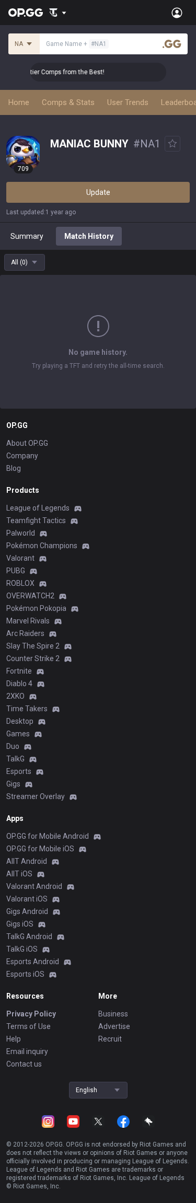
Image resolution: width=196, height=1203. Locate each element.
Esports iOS (25, 974)
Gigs (13, 784)
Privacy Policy (31, 1014)
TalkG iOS (22, 949)
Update (98, 192)
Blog (13, 468)
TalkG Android (29, 936)
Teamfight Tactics (36, 520)
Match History (88, 236)
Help (13, 1039)
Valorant (20, 558)
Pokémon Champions (41, 545)
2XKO (15, 696)
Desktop (19, 721)
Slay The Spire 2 (33, 646)
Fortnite (19, 671)
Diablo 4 (19, 683)
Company (22, 456)
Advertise (114, 1026)
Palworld (20, 533)
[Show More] (57, 12)
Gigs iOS (19, 924)
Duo (12, 746)
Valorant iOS (27, 899)
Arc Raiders (25, 633)
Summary (26, 236)
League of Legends (38, 508)
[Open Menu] (177, 12)
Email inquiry (27, 1051)
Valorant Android (34, 886)
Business (113, 1014)
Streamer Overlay (35, 796)
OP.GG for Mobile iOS (40, 849)
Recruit (110, 1039)
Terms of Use (28, 1026)
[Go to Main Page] (25, 12)
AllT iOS (19, 874)
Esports (18, 771)
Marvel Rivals (28, 621)
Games (18, 734)
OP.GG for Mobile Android (47, 836)
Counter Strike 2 (33, 658)
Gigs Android (27, 911)
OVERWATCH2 (30, 596)
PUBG (15, 570)
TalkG (15, 759)
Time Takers (27, 708)
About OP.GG (27, 443)
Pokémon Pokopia (36, 608)
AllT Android (26, 861)
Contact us (24, 1064)
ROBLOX (20, 583)
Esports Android (32, 961)
